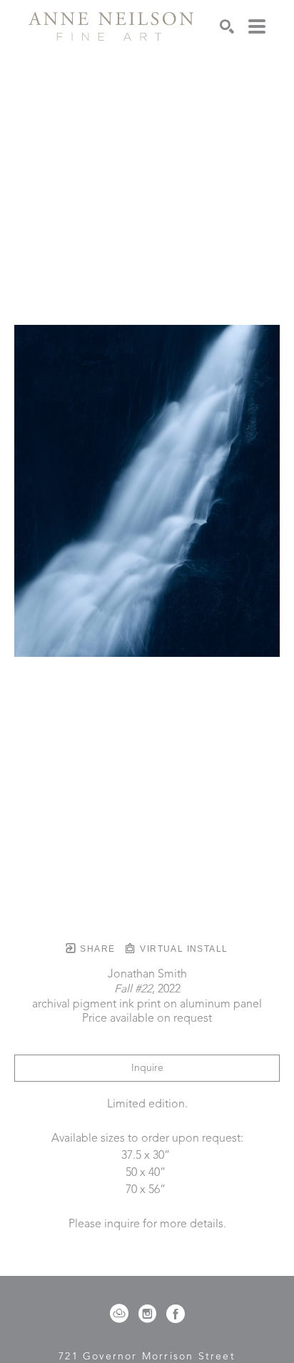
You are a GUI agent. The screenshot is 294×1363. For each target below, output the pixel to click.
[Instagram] (149, 1313)
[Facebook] (175, 1313)
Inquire (147, 1068)
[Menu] (256, 26)
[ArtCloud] (121, 1313)
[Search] (227, 26)
